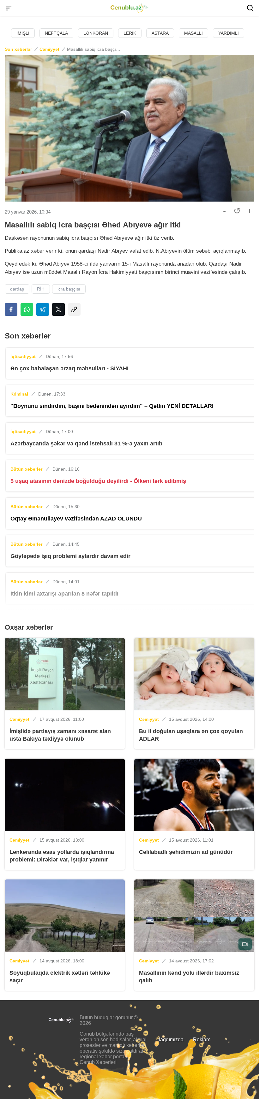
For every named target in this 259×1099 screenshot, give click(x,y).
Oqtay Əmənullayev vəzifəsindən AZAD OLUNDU (76, 518)
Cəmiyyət (49, 49)
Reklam (201, 1039)
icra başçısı (68, 288)
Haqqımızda (170, 1039)
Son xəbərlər (18, 49)
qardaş (17, 288)
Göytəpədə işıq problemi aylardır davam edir (70, 556)
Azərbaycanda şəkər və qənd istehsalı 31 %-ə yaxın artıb (86, 443)
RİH (41, 288)
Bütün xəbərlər (26, 469)
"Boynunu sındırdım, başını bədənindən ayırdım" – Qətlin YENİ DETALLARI (112, 406)
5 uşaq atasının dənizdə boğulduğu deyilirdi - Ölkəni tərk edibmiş (98, 481)
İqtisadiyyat (23, 356)
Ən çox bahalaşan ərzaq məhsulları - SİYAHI (69, 368)
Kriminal (19, 394)
